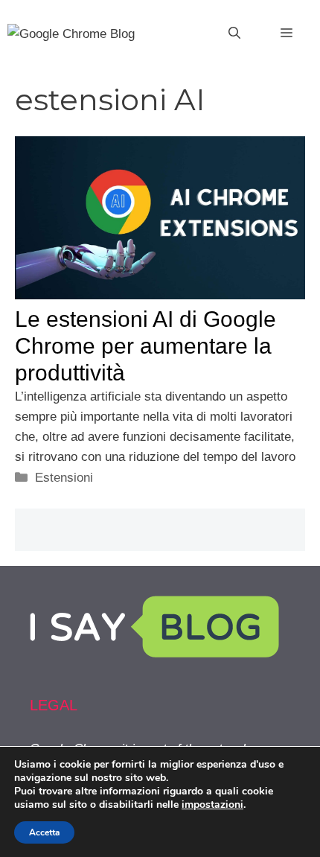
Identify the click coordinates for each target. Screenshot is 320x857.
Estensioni (64, 478)
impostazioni (212, 805)
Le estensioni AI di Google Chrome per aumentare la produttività (145, 346)
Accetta (44, 832)
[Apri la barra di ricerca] (234, 33)
